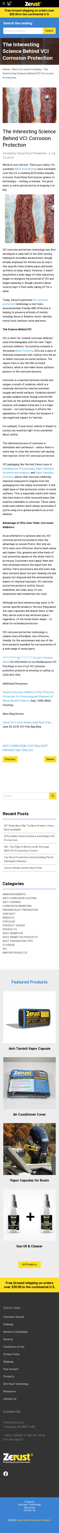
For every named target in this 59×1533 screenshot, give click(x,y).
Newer (50, 759)
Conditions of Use (13, 1346)
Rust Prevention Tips (18, 941)
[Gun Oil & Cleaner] (29, 1215)
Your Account (10, 1369)
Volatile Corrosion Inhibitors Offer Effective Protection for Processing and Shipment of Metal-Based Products (28, 696)
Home (6, 69)
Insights (8, 917)
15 (4, 157)
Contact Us (9, 1398)
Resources (9, 1391)
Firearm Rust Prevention (20, 909)
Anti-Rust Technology (16, 1383)
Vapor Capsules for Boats (29, 1180)
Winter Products (15, 952)
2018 (10, 157)
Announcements (14, 894)
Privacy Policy (11, 1354)
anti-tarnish (12, 902)
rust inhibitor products (20, 937)
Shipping (8, 1361)
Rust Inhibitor (13, 933)
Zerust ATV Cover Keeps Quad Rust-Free (27, 722)
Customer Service (13, 1316)
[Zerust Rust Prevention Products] (33, 4)
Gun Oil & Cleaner (29, 1246)
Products (10, 929)
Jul (53, 153)
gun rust (9, 913)
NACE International (26, 169)
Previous (10, 759)
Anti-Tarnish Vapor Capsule (29, 1049)
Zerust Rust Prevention (32, 153)
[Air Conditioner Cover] (29, 1083)
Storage (9, 944)
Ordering (8, 1324)
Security (8, 1339)
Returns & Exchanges (15, 1331)
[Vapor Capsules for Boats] (29, 1149)
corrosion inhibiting (17, 906)
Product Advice (14, 925)
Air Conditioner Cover (29, 1114)
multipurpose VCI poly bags (19, 468)
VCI (31, 750)
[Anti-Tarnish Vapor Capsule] (29, 1017)
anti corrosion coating (26, 69)
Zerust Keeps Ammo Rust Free (23, 867)
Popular (9, 921)
